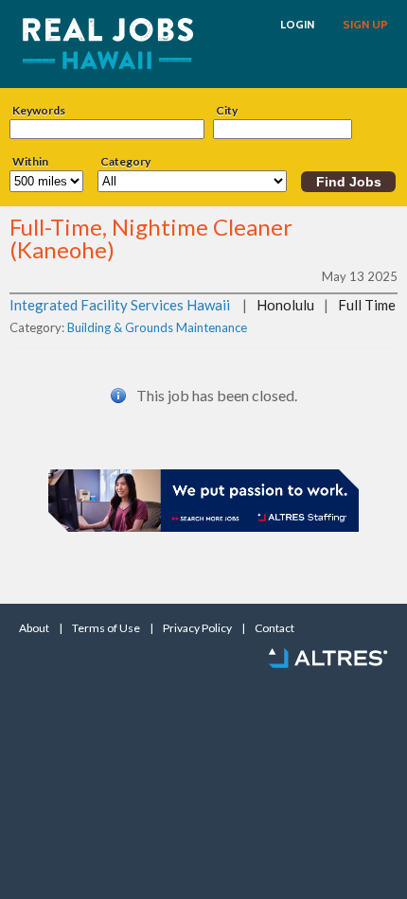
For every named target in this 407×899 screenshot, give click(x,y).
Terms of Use (106, 628)
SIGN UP (365, 24)
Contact (274, 628)
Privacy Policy (197, 628)
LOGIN (297, 24)
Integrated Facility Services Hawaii (119, 304)
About (34, 628)
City (227, 110)
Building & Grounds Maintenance (157, 327)
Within (30, 161)
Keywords (38, 110)
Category (125, 161)
